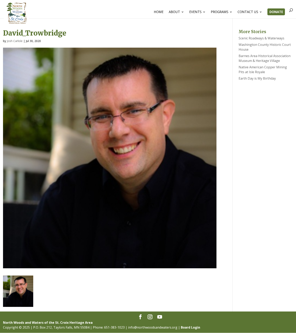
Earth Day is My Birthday (257, 78)
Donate (276, 12)
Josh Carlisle (15, 41)
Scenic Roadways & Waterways (261, 38)
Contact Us (248, 12)
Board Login (190, 327)
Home (159, 12)
